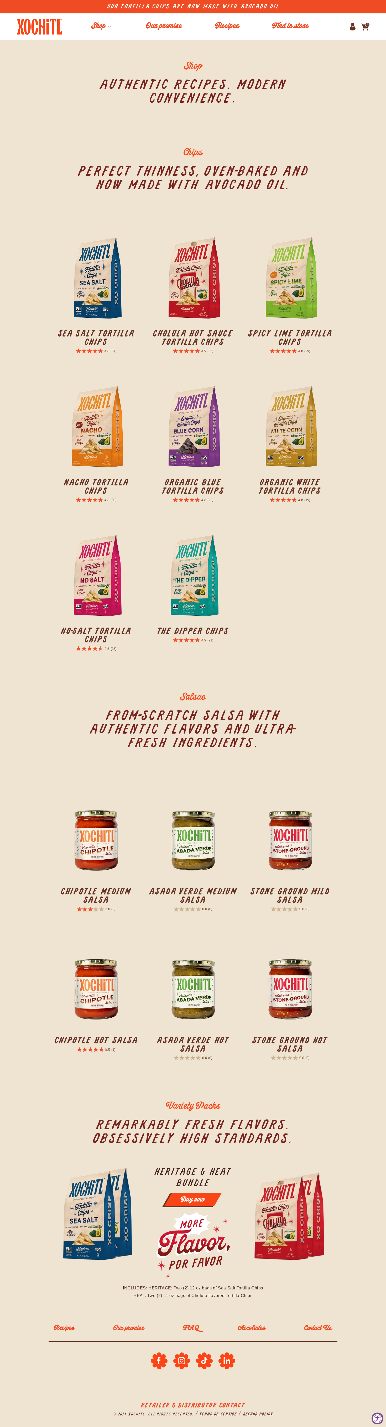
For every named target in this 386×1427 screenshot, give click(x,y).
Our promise (128, 1329)
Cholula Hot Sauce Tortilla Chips (192, 338)
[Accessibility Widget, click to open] (377, 1418)
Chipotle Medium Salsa (96, 895)
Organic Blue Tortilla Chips (193, 486)
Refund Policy (258, 1414)
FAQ (191, 1329)
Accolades (251, 1329)
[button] (100, 26)
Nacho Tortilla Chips (96, 486)
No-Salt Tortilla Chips (96, 635)
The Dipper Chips (193, 631)
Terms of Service (218, 1414)
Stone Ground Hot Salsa (290, 1044)
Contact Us (318, 1329)
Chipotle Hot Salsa (96, 1040)
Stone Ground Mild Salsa (290, 895)
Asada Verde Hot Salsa (193, 1044)
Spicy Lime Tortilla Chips (290, 338)
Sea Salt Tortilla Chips (96, 338)
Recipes (64, 1329)
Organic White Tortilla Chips (289, 486)
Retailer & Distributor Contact (193, 1405)
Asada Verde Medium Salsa (193, 895)
